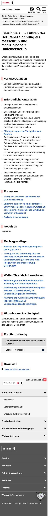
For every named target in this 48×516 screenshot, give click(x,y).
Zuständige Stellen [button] (11, 421)
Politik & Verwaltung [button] (12, 473)
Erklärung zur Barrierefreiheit (17, 414)
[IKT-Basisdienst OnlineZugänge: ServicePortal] (13, 382)
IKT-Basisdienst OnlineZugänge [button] (18, 428)
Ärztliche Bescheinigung (16, 217)
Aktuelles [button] (6, 480)
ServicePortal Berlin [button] (12, 392)
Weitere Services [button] (10, 436)
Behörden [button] (6, 465)
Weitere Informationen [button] (13, 495)
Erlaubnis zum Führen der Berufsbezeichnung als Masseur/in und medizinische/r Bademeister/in (23, 22)
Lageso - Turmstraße (15, 350)
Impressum (9, 400)
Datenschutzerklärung (14, 407)
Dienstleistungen (26, 16)
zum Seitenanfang (34, 380)
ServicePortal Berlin (9, 16)
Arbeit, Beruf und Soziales (13, 19)
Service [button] (5, 458)
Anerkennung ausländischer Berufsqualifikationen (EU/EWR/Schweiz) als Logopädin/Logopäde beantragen (24, 291)
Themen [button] (6, 488)
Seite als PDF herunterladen (17, 369)
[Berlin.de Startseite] (8, 3)
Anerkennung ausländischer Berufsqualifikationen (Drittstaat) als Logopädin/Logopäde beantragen (24, 301)
